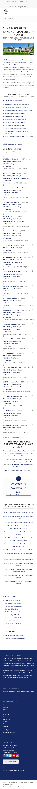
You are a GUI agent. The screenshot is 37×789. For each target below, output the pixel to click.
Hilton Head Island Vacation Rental (13, 770)
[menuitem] (8, 1)
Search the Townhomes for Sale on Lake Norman (18, 522)
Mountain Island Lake (9, 732)
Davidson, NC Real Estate (13, 612)
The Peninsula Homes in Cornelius (15, 128)
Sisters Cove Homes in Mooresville (15, 119)
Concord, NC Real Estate (12, 600)
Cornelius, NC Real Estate (13, 603)
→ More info (7, 166)
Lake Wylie (6, 730)
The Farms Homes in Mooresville (15, 122)
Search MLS (18, 4)
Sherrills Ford (6, 719)
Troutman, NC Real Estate (13, 624)
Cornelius (5, 707)
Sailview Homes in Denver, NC (14, 116)
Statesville (5, 721)
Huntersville (6, 714)
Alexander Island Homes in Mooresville (17, 104)
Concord (5, 704)
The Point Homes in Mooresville (15, 125)
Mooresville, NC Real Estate (13, 615)
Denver (5, 712)
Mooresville (6, 716)
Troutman (5, 726)
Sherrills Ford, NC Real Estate (14, 618)
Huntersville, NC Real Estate (13, 606)
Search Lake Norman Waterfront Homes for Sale (18, 512)
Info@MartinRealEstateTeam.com (18, 495)
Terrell (4, 724)
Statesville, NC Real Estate (13, 621)
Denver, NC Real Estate (12, 609)
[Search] (27, 12)
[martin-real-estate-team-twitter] (7, 755)
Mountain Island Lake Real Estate (15, 638)
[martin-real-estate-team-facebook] (4, 755)
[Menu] (31, 12)
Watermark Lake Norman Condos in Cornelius (19, 136)
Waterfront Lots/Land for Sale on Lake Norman (18, 559)
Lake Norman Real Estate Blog (20, 470)
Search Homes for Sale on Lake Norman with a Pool (18, 550)
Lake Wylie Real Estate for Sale (14, 635)
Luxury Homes (8, 18)
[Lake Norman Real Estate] (15, 12)
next (17, 152)
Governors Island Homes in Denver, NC (17, 107)
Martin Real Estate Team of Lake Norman (13, 661)
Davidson (5, 709)
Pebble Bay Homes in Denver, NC (15, 113)
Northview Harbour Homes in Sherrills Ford (18, 110)
